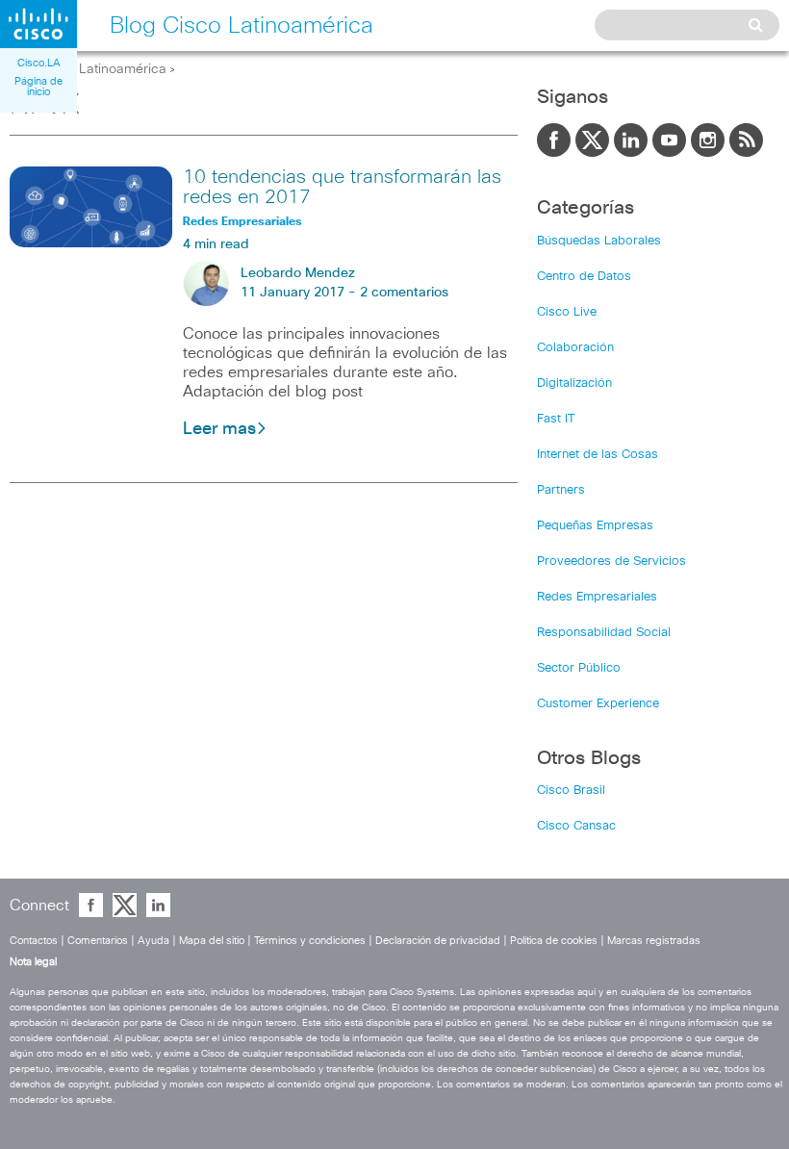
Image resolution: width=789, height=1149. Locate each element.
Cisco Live (567, 312)
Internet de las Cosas (597, 454)
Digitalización (574, 383)
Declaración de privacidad (437, 940)
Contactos (34, 940)
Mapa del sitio (211, 940)
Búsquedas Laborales (599, 241)
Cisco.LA (39, 63)
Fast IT (556, 419)
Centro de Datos (584, 276)
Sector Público (579, 668)
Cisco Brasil (571, 790)
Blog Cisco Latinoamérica (88, 69)
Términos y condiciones (310, 940)
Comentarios (97, 940)
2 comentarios (404, 292)
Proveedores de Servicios (611, 561)
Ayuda (153, 940)
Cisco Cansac (576, 826)
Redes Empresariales (597, 597)
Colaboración (575, 348)
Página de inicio (38, 86)
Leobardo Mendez (298, 273)
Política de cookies (554, 940)
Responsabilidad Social (604, 632)
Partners (561, 490)
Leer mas (219, 429)
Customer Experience (598, 704)
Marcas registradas (653, 940)
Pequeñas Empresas (595, 526)
